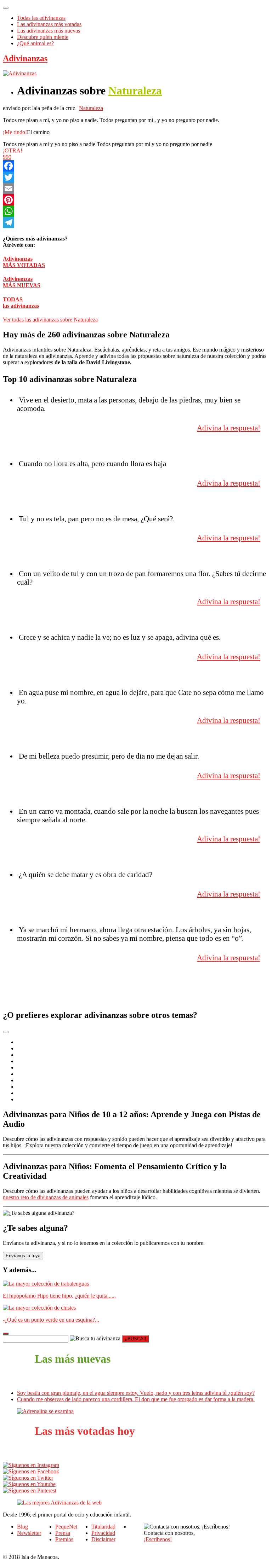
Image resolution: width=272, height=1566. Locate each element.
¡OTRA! (12, 150)
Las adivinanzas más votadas (49, 24)
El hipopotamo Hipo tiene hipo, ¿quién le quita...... (59, 1296)
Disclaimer (103, 1539)
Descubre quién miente (42, 37)
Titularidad (103, 1527)
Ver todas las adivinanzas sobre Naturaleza (50, 320)
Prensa (62, 1533)
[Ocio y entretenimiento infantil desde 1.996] (59, 1503)
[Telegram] (136, 222)
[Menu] (5, 8)
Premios (64, 1539)
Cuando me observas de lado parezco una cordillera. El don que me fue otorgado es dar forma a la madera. (136, 1399)
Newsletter (29, 1533)
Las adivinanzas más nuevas (48, 31)
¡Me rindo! (15, 132)
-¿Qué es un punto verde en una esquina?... (51, 1320)
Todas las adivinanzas (41, 18)
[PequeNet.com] (19, 73)
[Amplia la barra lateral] (5, 1334)
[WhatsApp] (136, 211)
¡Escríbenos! (158, 1539)
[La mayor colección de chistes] (39, 1308)
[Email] (136, 188)
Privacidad (103, 1533)
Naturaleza (135, 90)
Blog (22, 1527)
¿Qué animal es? (35, 43)
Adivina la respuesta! (228, 428)
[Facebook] (136, 166)
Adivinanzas (25, 58)
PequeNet (66, 1527)
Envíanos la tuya (23, 1255)
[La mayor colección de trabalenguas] (46, 1284)
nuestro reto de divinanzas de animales (46, 1197)
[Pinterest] (136, 199)
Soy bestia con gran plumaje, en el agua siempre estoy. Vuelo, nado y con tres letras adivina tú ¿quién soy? (136, 1393)
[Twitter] (136, 177)
